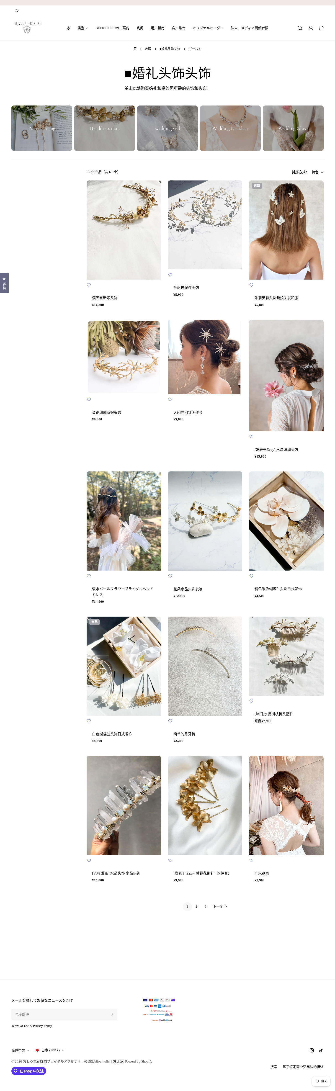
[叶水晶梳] (286, 805)
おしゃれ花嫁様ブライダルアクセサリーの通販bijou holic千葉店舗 (73, 1061)
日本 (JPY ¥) (50, 1050)
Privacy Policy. (43, 1026)
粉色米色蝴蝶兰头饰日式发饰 (278, 589)
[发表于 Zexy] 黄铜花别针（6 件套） (202, 873)
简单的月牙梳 (184, 734)
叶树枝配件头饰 (186, 288)
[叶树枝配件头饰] (205, 224)
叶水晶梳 (262, 873)
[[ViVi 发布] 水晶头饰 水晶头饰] (124, 805)
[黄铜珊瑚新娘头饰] (124, 357)
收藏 (148, 49)
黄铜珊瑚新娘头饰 (106, 412)
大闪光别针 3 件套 (188, 412)
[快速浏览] (154, 190)
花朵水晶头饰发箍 (188, 589)
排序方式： (300, 172)
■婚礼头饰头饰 (170, 49)
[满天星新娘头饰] (124, 230)
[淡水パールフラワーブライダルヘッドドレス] (124, 521)
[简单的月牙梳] (205, 666)
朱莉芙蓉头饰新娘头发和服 (276, 298)
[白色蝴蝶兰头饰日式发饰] (124, 666)
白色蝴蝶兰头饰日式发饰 (112, 734)
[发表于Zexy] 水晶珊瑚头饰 (276, 450)
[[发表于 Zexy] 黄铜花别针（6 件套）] (205, 805)
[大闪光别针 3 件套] (205, 357)
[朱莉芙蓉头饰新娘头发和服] (286, 230)
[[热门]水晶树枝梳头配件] (286, 656)
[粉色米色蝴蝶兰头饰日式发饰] (286, 521)
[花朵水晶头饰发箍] (205, 521)
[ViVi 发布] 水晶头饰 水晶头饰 (116, 873)
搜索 (273, 1067)
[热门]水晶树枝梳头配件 (274, 714)
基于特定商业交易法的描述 (303, 1067)
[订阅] (112, 1014)
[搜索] (299, 28)
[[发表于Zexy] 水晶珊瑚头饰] (286, 375)
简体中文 (18, 1050)
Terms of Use (20, 1026)
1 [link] (187, 906)
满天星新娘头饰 (105, 298)
